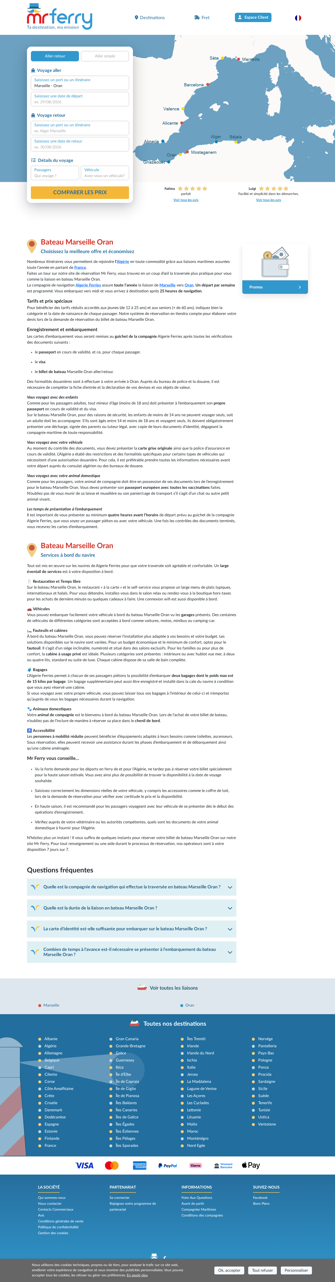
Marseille (167, 285)
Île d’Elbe (123, 1074)
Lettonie (194, 1110)
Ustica (263, 1117)
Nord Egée (196, 1146)
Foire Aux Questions (196, 1198)
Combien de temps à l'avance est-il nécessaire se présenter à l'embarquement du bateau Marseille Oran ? (129, 952)
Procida (264, 1074)
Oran (189, 285)
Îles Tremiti (196, 1039)
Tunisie (264, 1110)
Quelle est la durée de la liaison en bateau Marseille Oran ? (100, 908)
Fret (205, 18)
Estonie (51, 1131)
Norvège (265, 1039)
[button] (300, 18)
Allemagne (53, 1053)
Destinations (152, 18)
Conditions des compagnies (202, 1215)
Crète (49, 1096)
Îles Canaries (126, 1110)
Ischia (192, 1060)
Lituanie (194, 1117)
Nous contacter (50, 1203)
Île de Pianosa (127, 1096)
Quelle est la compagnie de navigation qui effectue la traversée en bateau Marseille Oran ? (131, 887)
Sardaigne (266, 1082)
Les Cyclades (198, 1103)
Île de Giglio (126, 1089)
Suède (263, 1096)
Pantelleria (267, 1046)
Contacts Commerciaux (55, 1209)
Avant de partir (192, 1203)
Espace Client (256, 17)
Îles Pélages (125, 1138)
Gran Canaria (127, 1039)
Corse (50, 1082)
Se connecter (119, 1198)
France (80, 268)
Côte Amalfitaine (59, 1089)
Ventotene (267, 1124)
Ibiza (120, 1067)
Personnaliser (296, 1270)
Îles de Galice (127, 1117)
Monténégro (197, 1138)
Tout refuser (262, 1270)
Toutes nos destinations (174, 1024)
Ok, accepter (229, 1270)
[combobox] (80, 86)
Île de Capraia (127, 1082)
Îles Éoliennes (127, 1131)
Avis (41, 1215)
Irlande (193, 1046)
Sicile (262, 1089)
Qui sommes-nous (51, 1198)
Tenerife (265, 1103)
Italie (191, 1067)
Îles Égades (125, 1124)
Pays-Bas (266, 1053)
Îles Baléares (126, 1103)
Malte (192, 1124)
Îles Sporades (127, 1146)
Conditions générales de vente (60, 1221)
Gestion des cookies (53, 1233)
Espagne (52, 1124)
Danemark (53, 1110)
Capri (49, 1067)
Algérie (123, 262)
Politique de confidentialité (58, 1227)
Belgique (52, 1060)
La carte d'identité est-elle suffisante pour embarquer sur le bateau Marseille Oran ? (125, 929)
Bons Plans (261, 1203)
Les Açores (196, 1096)
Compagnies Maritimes (198, 1209)
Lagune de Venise (202, 1089)
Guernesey (125, 1060)
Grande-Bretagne (130, 1046)
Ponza (263, 1067)
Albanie (50, 1039)
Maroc (192, 1131)
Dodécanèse (55, 1117)
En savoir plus (137, 1275)
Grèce (121, 1053)
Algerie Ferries (88, 285)
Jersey (192, 1074)
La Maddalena (199, 1082)
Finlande (52, 1138)
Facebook (260, 1198)
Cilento (51, 1074)
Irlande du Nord (200, 1053)
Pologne (265, 1060)
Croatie (51, 1103)
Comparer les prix (80, 192)
